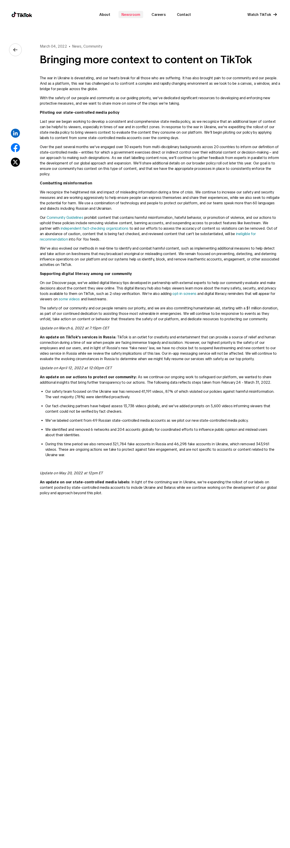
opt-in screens (184, 294)
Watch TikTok (259, 14)
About (104, 14)
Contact (184, 14)
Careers (158, 14)
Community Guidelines (65, 217)
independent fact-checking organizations (95, 228)
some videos (69, 299)
